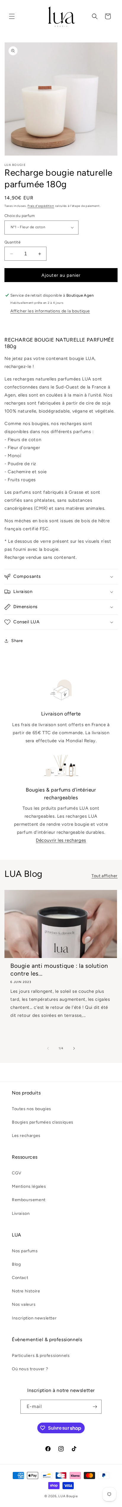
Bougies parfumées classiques (42, 1122)
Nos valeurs (24, 1304)
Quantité (12, 242)
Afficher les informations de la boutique (50, 311)
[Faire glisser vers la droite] (74, 1048)
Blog (16, 1264)
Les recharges (26, 1135)
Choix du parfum (19, 215)
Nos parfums (25, 1250)
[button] (11, 16)
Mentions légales (29, 1186)
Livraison (21, 1213)
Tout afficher (105, 875)
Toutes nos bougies (31, 1108)
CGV (17, 1173)
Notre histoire (26, 1291)
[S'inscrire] (94, 1407)
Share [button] (17, 640)
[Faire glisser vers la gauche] (47, 1048)
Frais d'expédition (41, 206)
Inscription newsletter (34, 1318)
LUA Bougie (68, 1496)
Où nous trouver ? (30, 1368)
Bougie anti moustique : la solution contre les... (59, 969)
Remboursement (29, 1199)
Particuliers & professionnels (41, 1355)
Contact (20, 1277)
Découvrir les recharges (61, 840)
